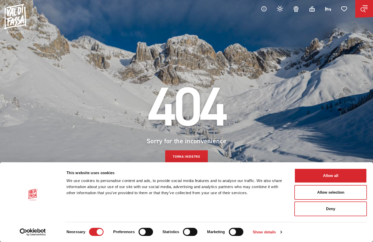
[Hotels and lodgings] (328, 9)
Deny (330, 209)
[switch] (146, 232)
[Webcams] (296, 9)
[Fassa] (15, 18)
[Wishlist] (344, 9)
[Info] (264, 9)
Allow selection (330, 192)
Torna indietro (186, 156)
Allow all (330, 175)
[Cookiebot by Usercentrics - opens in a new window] (33, 232)
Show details (264, 232)
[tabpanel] (186, 121)
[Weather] (280, 9)
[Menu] (364, 9)
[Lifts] (312, 9)
